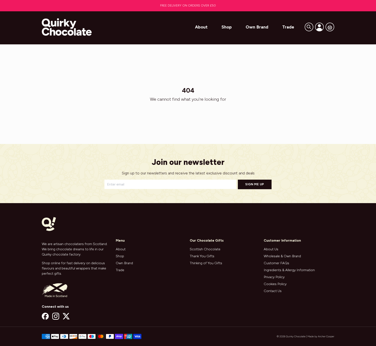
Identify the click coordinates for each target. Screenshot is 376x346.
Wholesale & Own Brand (282, 256)
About (201, 27)
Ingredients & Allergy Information (289, 270)
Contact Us (273, 291)
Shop (227, 27)
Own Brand (257, 27)
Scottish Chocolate (205, 249)
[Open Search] (309, 27)
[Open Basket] (330, 27)
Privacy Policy (274, 277)
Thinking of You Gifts (206, 263)
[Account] (319, 27)
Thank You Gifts (202, 256)
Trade (288, 27)
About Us (271, 249)
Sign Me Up (254, 184)
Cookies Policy (275, 284)
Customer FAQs (276, 263)
